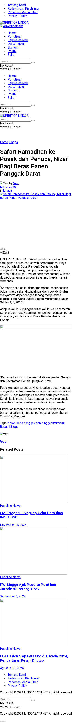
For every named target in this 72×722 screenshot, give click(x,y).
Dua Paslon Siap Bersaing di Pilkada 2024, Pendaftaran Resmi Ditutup (34, 658)
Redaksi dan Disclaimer (23, 8)
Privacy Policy (17, 16)
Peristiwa (14, 36)
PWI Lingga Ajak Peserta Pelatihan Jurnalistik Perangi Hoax (28, 587)
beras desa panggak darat (25, 423)
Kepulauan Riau (18, 40)
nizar (54, 423)
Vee (16, 183)
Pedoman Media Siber (23, 12)
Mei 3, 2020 (8, 187)
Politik (12, 51)
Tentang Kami (17, 5)
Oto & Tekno (16, 44)
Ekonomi (13, 47)
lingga (47, 423)
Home (12, 33)
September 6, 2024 (13, 596)
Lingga (13, 142)
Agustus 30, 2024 (12, 668)
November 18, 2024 (13, 525)
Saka (11, 55)
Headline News (10, 505)
